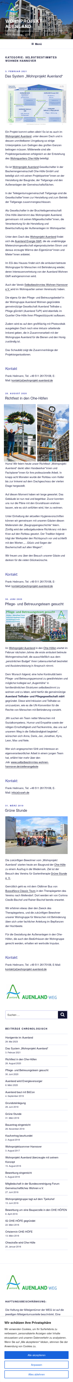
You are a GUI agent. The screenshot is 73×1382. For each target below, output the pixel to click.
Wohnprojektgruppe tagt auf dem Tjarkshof (29, 1199)
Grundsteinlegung (15, 1103)
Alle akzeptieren (37, 1355)
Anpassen (36, 1364)
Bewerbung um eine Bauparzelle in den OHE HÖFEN (36, 1210)
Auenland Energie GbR (28, 241)
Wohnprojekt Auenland (18, 136)
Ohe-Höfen (49, 648)
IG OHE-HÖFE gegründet (20, 1220)
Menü (38, 44)
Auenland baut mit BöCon (20, 1092)
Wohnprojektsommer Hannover (23, 1146)
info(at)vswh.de (20, 792)
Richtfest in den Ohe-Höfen (26, 398)
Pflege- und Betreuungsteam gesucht (34, 603)
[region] (36, 1349)
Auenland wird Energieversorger (23, 1081)
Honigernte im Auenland (19, 1037)
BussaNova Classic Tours (20, 891)
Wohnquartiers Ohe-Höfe (24, 158)
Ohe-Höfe (60, 864)
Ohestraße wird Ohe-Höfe (20, 1242)
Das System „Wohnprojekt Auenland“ (34, 76)
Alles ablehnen (36, 1374)
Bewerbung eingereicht (18, 1172)
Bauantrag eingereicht (17, 1124)
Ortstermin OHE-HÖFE (19, 1231)
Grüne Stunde (16, 810)
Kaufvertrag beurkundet (18, 1135)
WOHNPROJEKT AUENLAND (24, 23)
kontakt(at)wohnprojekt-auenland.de (32, 380)
